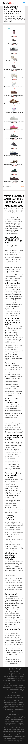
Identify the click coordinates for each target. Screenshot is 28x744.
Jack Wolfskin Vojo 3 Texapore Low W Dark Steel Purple (14, 147)
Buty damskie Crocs (9, 727)
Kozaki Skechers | (9, 709)
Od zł (14, 36)
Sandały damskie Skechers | (11, 699)
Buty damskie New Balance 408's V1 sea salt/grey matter (14, 77)
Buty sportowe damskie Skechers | (14, 697)
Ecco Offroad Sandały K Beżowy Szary (14, 60)
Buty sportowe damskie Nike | (12, 716)
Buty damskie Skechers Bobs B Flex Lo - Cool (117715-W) (14, 121)
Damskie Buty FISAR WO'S (14, 34)
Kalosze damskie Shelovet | (16, 689)
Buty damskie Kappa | (15, 729)
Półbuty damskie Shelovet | (16, 685)
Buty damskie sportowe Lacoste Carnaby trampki (14, 86)
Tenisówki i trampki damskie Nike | (14, 719)
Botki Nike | (20, 721)
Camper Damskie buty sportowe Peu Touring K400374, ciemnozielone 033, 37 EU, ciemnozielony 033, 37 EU (14, 172)
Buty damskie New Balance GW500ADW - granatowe (14, 155)
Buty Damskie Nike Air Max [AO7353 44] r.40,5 (14, 112)
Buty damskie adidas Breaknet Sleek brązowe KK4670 (14, 103)
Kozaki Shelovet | (10, 683)
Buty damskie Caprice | (10, 738)
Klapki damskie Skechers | (11, 702)
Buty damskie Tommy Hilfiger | (15, 740)
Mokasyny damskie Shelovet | (17, 676)
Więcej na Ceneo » (7, 186)
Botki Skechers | (19, 700)
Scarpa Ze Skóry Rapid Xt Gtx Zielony (14, 138)
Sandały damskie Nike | (18, 718)
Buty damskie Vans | (19, 736)
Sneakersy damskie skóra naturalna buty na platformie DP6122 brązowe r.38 (14, 95)
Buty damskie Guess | (15, 735)
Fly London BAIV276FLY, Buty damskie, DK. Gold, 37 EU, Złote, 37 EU (14, 164)
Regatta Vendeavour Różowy (14, 43)
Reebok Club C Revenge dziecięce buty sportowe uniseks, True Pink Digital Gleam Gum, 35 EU (14, 129)
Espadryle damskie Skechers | (17, 708)
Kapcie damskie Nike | (11, 721)
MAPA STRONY (14, 671)
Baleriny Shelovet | (8, 687)
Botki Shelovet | (7, 675)
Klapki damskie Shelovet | (17, 682)
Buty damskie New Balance (14, 742)
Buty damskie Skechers (14, 695)
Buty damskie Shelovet (14, 673)
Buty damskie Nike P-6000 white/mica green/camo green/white (14, 52)
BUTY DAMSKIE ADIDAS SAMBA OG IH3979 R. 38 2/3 (14, 181)
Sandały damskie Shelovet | (11, 678)
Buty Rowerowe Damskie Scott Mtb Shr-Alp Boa (14, 69)
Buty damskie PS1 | (12, 733)
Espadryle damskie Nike (18, 725)
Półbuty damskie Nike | (11, 723)
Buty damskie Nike (14, 714)
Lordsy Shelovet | (9, 691)
